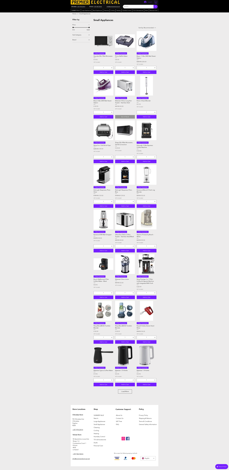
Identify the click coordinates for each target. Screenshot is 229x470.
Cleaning (97, 427)
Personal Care (98, 446)
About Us (119, 415)
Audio (96, 443)
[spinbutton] (103, 67)
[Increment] (112, 67)
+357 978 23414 (81, 6)
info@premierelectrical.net (81, 459)
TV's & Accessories (100, 439)
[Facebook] (127, 438)
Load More (125, 391)
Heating (96, 433)
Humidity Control (99, 436)
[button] (156, 2)
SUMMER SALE (99, 415)
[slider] (73, 27)
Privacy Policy (143, 415)
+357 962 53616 (98, 6)
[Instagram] (123, 438)
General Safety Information (148, 424)
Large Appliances (99, 421)
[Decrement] (95, 67)
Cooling (96, 430)
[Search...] (156, 6)
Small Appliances (99, 424)
